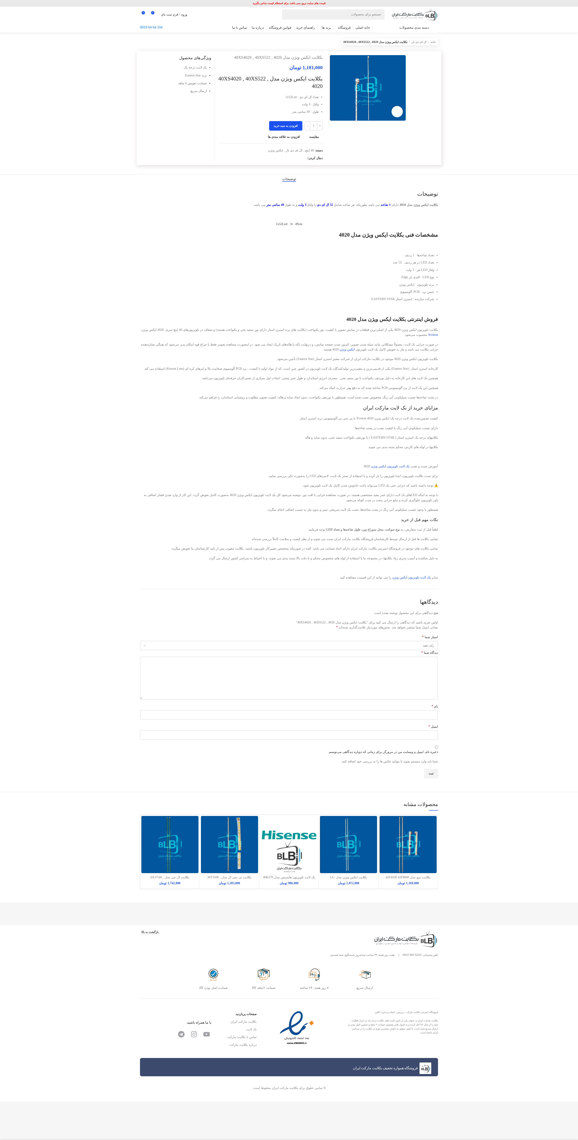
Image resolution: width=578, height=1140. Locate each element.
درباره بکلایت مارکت (243, 1044)
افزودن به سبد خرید (286, 125)
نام (434, 706)
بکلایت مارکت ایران (244, 1021)
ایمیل (433, 726)
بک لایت (411, 577)
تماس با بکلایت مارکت (242, 1037)
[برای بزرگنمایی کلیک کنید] (397, 111)
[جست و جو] (287, 14)
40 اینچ (309, 150)
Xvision (433, 334)
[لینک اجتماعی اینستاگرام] (303, 158)
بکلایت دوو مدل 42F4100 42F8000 (408, 877)
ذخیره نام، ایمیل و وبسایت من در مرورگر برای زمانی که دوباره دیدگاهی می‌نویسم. (383, 752)
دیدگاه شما (429, 652)
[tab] (289, 178)
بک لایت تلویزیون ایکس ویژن (390, 466)
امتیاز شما (430, 637)
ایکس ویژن (275, 150)
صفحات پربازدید (246, 1014)
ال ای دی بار (419, 42)
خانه (433, 42)
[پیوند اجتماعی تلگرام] (288, 158)
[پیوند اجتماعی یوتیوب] (298, 158)
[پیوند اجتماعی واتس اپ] (293, 158)
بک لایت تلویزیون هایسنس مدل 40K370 (289, 877)
